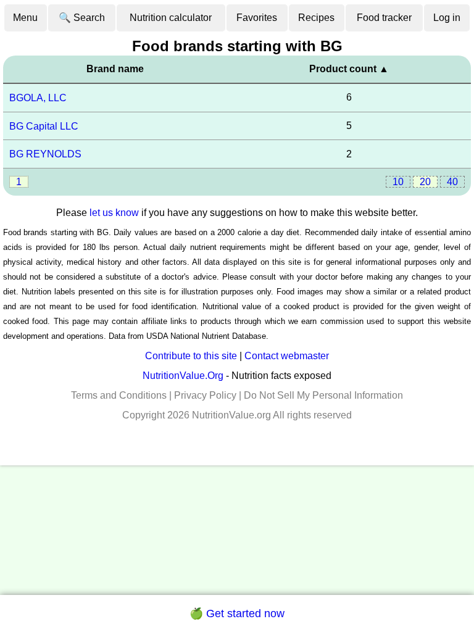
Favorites (256, 17)
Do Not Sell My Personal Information (323, 395)
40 (452, 182)
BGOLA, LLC (38, 98)
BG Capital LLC (43, 125)
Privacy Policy (205, 395)
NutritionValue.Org (183, 375)
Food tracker (384, 17)
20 (425, 182)
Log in (446, 17)
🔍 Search (82, 17)
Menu (25, 17)
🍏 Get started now (237, 613)
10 (398, 182)
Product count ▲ (349, 69)
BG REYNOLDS (45, 154)
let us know (114, 212)
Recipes (316, 17)
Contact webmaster (286, 356)
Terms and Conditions (119, 395)
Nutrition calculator (171, 17)
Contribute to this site (191, 356)
